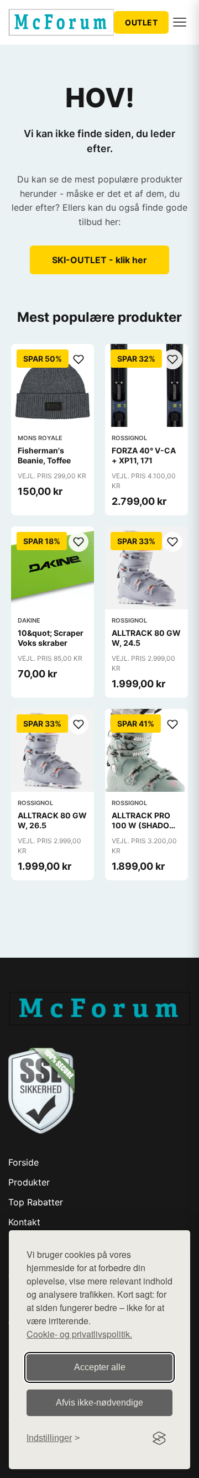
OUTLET (141, 22)
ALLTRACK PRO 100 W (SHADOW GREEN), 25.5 (144, 825)
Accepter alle (99, 1367)
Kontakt (24, 1222)
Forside (23, 1162)
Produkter (29, 1182)
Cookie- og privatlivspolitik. (79, 1334)
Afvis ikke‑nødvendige (99, 1402)
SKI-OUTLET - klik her (99, 259)
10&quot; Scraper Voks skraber (50, 637)
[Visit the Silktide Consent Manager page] (159, 1438)
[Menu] (180, 22)
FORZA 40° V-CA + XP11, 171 (144, 455)
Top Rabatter (35, 1202)
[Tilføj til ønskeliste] (78, 359)
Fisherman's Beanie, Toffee (44, 455)
